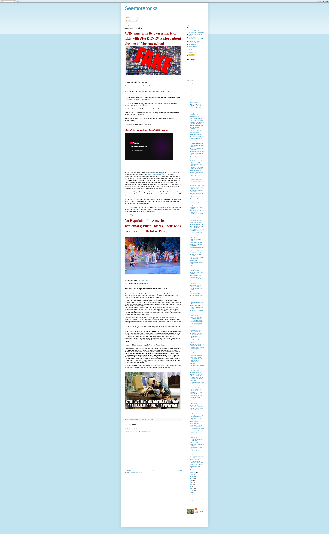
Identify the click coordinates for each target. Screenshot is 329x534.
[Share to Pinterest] (152, 419)
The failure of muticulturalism (196, 372)
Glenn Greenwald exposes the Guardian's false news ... (197, 123)
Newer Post (127, 470)
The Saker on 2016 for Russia (197, 136)
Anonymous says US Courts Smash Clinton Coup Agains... (196, 410)
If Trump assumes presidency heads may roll (196, 314)
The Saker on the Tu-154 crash (197, 210)
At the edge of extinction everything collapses (195, 386)
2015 (190, 495)
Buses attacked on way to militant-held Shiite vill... (196, 426)
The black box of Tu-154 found (197, 185)
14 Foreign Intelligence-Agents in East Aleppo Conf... (197, 383)
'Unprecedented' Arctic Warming (195, 467)
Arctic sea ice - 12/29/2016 (196, 130)
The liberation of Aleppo (195, 305)
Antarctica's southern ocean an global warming (197, 258)
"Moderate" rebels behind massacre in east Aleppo (196, 233)
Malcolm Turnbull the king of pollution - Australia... (196, 296)
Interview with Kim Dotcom (196, 451)
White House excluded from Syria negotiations (196, 227)
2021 (190, 91)
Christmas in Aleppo (194, 217)
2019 (190, 95)
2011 (190, 503)
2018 (190, 97)
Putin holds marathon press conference (196, 282)
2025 (190, 83)
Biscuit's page (191, 29)
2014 (190, 497)
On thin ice (192, 363)
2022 (190, 89)
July (191, 480)
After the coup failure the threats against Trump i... (196, 354)
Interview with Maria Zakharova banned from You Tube (197, 108)
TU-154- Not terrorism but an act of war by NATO (196, 161)
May (191, 484)
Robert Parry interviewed (195, 222)
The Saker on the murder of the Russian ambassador (197, 345)
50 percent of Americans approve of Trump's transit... (197, 406)
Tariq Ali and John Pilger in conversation (196, 245)
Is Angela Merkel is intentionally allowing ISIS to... (196, 214)
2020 (190, 93)
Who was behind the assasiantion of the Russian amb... (197, 302)
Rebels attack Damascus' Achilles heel (196, 139)
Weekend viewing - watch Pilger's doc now (196, 448)
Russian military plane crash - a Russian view (197, 188)
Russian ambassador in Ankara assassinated (197, 403)
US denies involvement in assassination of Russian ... (197, 324)
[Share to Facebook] (150, 419)
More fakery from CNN (195, 111)
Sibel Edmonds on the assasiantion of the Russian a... (197, 279)
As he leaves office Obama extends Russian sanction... (197, 321)
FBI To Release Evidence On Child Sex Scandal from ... (196, 334)
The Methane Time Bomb (194, 51)
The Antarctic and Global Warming (196, 32)
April (191, 486)
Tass (126, 283)
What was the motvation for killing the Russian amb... (196, 351)
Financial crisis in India (195, 132)
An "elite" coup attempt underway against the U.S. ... (197, 462)
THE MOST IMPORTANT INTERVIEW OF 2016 (195, 105)
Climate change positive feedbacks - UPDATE (194, 42)
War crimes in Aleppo (195, 202)
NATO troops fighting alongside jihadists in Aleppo (197, 348)
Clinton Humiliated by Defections (195, 337)
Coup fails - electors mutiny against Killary (196, 390)
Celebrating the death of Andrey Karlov (195, 361)
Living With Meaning (194, 116)
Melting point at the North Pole (197, 224)
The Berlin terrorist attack (195, 275)
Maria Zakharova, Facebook (133, 86)
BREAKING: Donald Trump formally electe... (196, 369)
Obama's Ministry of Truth (196, 179)
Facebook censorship (195, 459)
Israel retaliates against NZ (196, 183)
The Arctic (192, 469)
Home (153, 470)
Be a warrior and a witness (196, 464)
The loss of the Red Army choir (197, 151)
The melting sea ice (194, 291)
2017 (190, 99)
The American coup (194, 421)
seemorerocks (200, 509)
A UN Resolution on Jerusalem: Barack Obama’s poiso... (197, 168)
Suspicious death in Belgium (196, 181)
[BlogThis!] (147, 419)
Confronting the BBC (194, 430)
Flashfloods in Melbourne (196, 134)
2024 (190, 85)
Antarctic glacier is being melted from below (195, 331)
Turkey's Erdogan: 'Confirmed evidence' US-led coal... (196, 173)
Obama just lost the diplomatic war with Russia (197, 113)
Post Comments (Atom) (136, 472)
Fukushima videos (192, 46)
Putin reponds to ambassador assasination (196, 393)
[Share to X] (149, 419)
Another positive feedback (196, 118)
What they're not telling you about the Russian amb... (196, 375)
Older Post (179, 470)
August (191, 478)
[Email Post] (143, 419)
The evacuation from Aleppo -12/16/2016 (196, 457)
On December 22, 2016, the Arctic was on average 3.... (196, 251)
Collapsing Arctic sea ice (195, 196)
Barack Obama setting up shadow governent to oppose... (196, 341)
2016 (190, 101)
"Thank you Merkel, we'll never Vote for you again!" (197, 230)
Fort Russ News (143, 280)
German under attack (195, 423)
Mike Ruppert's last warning (196, 125)
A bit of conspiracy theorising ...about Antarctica (196, 440)
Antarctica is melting (194, 442)
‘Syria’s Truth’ (193, 380)
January (192, 492)
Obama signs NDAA (194, 260)
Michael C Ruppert (192, 52)
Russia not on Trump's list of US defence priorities (196, 318)
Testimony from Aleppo (195, 299)
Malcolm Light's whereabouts (196, 157)
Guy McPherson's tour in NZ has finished (196, 436)
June (191, 482)
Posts (128, 17)
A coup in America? (194, 413)
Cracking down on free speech (197, 428)
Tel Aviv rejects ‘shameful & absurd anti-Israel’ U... (196, 269)
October (192, 474)
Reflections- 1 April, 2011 (194, 30)
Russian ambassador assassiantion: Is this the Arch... (196, 399)
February (192, 490)
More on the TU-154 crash (196, 159)
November (192, 472)
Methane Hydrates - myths (194, 44)
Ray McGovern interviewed (196, 242)
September (192, 476)
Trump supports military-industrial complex (195, 286)
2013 (190, 499)
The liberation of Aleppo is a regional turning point (196, 311)
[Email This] (145, 419)
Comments (129, 20)
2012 (190, 501)
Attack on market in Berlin (196, 395)
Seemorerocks (141, 8)
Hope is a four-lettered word (196, 120)
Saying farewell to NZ (195, 293)
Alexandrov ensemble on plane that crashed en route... (197, 219)
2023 (190, 87)
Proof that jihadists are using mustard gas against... (196, 415)
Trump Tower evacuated (195, 170)
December (192, 102)
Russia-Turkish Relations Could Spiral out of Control (196, 358)
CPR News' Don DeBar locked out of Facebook (197, 176)
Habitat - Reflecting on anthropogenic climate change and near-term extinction (195, 38)
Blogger (167, 523)
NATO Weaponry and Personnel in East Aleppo (196, 142)
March (191, 488)
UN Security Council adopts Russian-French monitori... (196, 378)
